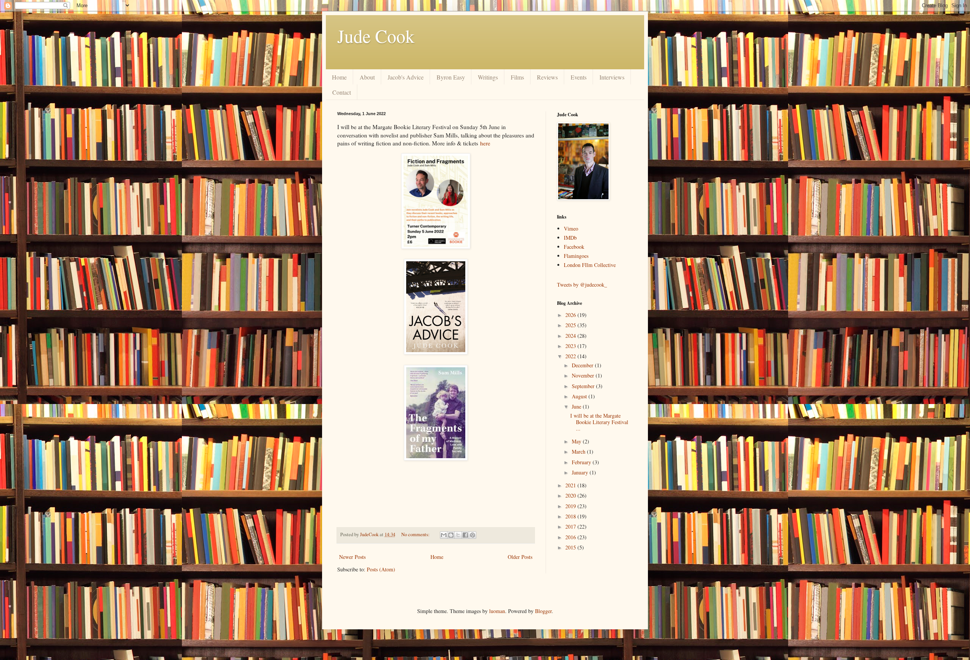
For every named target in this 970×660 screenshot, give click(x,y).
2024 (571, 335)
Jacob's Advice (406, 77)
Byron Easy (450, 77)
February (582, 462)
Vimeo (571, 228)
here (485, 143)
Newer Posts (352, 556)
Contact (341, 92)
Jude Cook (376, 35)
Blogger (543, 611)
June (577, 406)
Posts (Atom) (381, 569)
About (367, 77)
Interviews (611, 77)
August (580, 396)
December (583, 365)
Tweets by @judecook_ (582, 284)
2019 (571, 506)
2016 (571, 537)
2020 (571, 495)
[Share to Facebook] (465, 535)
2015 (571, 547)
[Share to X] (458, 535)
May (577, 441)
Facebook (574, 246)
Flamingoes (576, 255)
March (579, 451)
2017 (571, 526)
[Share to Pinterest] (472, 535)
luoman (497, 611)
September (584, 386)
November (584, 375)
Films (517, 77)
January (581, 472)
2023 (571, 346)
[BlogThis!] (451, 535)
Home (339, 77)
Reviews (547, 77)
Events (579, 77)
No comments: (416, 534)
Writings (488, 77)
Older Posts (520, 556)
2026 (571, 314)
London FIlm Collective (590, 264)
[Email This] (443, 535)
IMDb (570, 237)
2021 (571, 485)
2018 (571, 516)
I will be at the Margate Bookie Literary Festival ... (599, 422)
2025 (571, 325)
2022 (571, 356)
